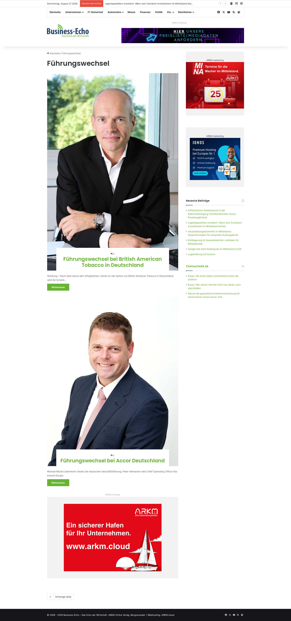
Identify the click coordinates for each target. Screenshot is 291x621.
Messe (131, 12)
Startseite (55, 12)
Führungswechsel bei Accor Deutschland (112, 460)
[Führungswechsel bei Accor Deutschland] (112, 381)
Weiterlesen (58, 287)
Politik (159, 12)
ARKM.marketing (179, 23)
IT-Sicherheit (95, 12)
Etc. (169, 12)
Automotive (114, 12)
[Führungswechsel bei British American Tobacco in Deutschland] (112, 172)
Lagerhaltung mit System (201, 254)
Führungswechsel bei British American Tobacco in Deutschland (112, 262)
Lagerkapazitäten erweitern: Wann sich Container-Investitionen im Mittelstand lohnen (150, 3)
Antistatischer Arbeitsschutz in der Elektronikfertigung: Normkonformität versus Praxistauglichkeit (212, 214)
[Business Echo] (68, 30)
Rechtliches (185, 12)
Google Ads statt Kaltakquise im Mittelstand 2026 (214, 249)
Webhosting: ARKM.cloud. (161, 615)
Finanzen (145, 12)
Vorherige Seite (63, 596)
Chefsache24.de (197, 266)
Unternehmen (73, 12)
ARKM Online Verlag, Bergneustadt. (127, 615)
